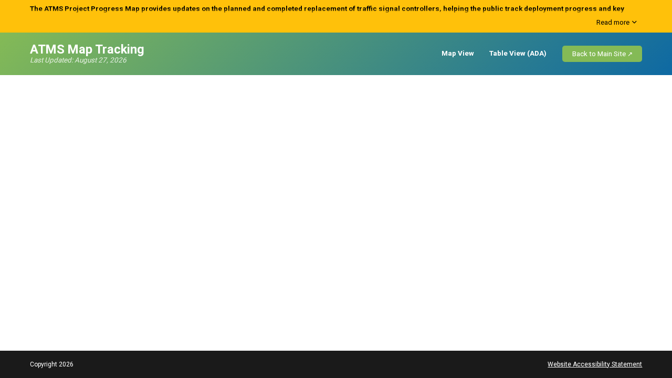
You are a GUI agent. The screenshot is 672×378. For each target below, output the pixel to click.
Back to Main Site (599, 54)
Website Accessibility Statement (595, 364)
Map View (458, 53)
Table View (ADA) (518, 53)
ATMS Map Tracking (87, 49)
